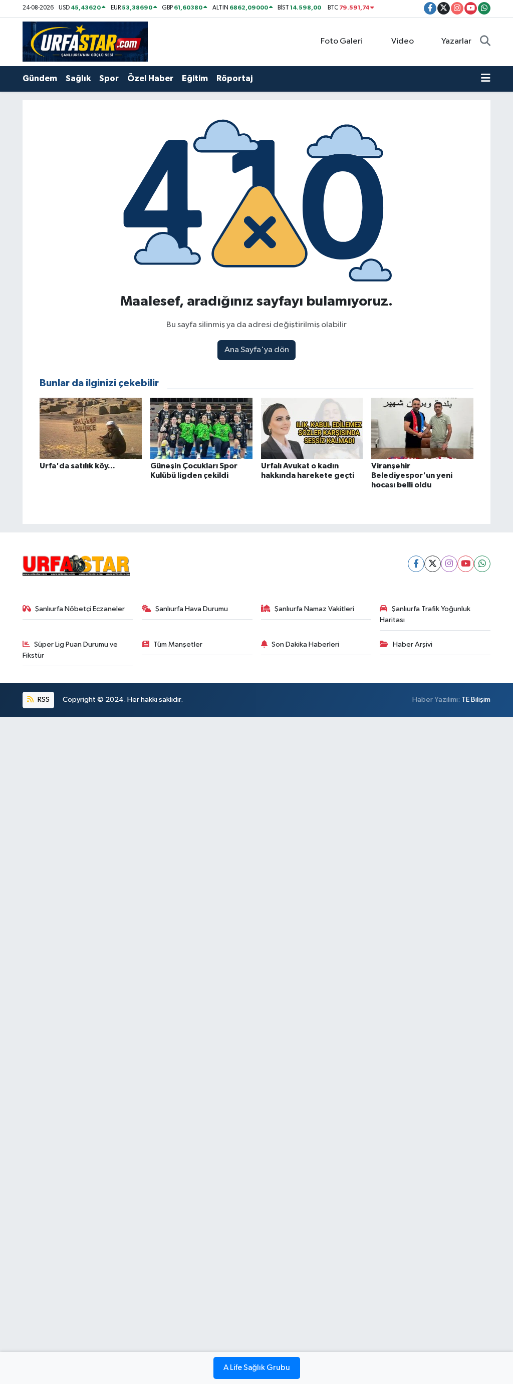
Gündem (40, 78)
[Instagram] (449, 564)
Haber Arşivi (412, 644)
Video (402, 41)
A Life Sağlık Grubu (256, 1368)
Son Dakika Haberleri (305, 644)
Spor (109, 78)
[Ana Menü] (485, 78)
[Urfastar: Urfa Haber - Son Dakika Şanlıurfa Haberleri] (85, 41)
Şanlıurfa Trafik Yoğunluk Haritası (425, 614)
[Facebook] (416, 564)
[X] (432, 564)
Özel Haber (150, 78)
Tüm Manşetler (177, 644)
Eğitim (195, 78)
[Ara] (485, 41)
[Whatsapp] (482, 564)
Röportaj (234, 78)
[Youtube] (465, 564)
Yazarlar (456, 41)
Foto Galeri (342, 41)
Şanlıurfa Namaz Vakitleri (314, 609)
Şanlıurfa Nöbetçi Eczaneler (80, 609)
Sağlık (78, 78)
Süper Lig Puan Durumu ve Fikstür (70, 650)
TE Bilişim (475, 699)
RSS (43, 699)
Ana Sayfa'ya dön (256, 350)
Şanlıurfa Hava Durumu (191, 609)
